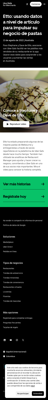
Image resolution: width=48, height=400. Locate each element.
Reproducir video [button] (18, 124)
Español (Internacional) (16, 352)
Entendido (37, 393)
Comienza (35, 4)
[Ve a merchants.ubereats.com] (9, 4)
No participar (23, 393)
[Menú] (44, 4)
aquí (33, 386)
